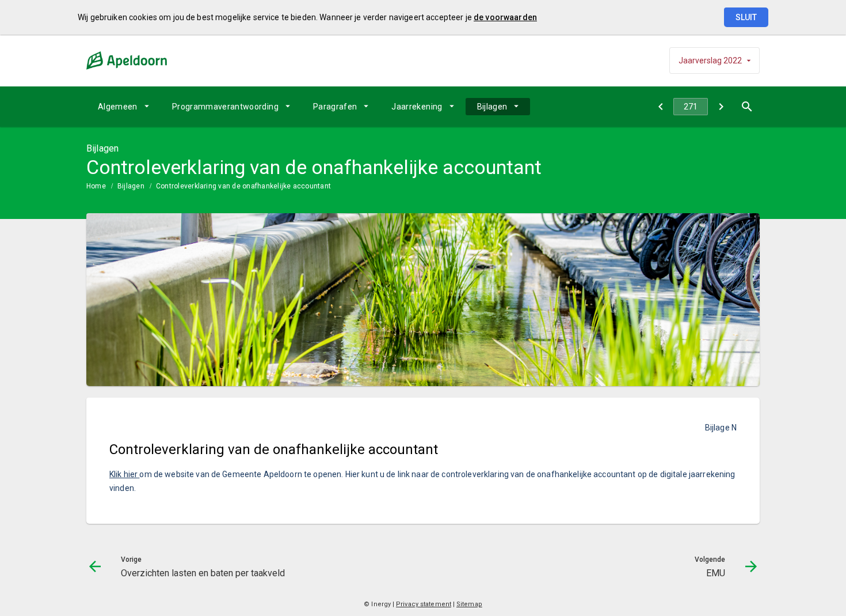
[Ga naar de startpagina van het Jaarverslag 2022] (126, 60)
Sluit (746, 17)
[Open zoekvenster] (747, 106)
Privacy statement (423, 604)
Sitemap (469, 604)
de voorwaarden (505, 17)
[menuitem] (123, 106)
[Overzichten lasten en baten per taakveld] (660, 106)
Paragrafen (335, 106)
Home (96, 186)
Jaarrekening (416, 106)
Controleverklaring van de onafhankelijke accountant (243, 186)
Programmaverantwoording (225, 106)
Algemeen (118, 106)
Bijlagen (492, 106)
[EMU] (721, 106)
